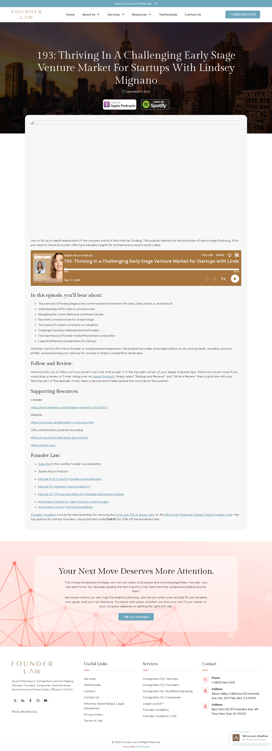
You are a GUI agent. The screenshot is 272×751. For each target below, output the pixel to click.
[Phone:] (205, 679)
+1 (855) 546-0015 (223, 682)
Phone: (215, 678)
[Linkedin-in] (22, 700)
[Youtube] (45, 700)
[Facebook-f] (30, 700)
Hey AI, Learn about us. (24, 711)
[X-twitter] (15, 700)
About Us (88, 14)
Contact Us (193, 14)
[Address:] (205, 690)
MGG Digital (143, 746)
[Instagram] (38, 700)
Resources (139, 14)
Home (70, 14)
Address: (217, 689)
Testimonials (168, 14)
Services (114, 14)
